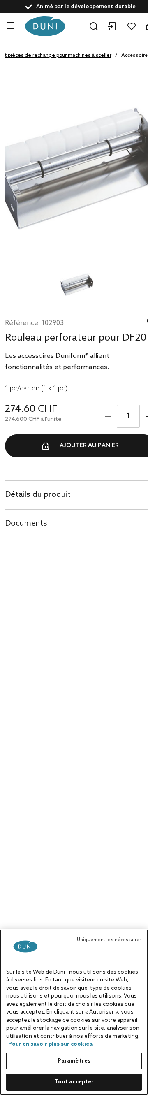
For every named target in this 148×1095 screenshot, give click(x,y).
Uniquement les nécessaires (109, 940)
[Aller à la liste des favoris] (131, 26)
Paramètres (74, 1061)
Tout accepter (74, 1082)
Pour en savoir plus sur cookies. (51, 1044)
